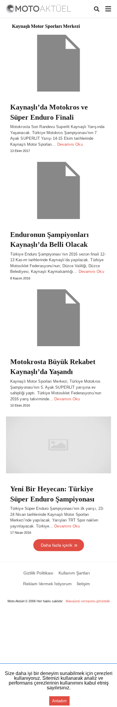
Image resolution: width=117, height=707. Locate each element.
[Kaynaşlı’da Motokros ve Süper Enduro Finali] (58, 63)
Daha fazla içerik (56, 545)
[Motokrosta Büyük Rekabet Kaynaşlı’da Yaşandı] (58, 317)
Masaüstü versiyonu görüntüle (88, 601)
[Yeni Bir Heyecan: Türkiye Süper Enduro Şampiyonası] (58, 444)
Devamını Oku (70, 144)
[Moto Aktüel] (38, 8)
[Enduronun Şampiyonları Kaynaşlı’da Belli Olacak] (58, 190)
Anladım (59, 701)
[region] (58, 658)
